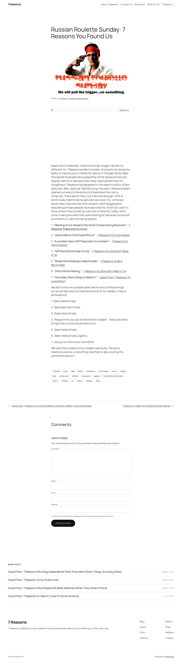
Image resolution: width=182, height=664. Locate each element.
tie (72, 381)
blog (73, 371)
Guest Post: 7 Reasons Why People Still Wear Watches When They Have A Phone (57, 588)
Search (55, 381)
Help (54, 376)
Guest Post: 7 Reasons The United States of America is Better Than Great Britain (52, 405)
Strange (65, 381)
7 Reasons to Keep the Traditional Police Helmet (146, 405)
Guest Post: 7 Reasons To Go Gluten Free (33, 579)
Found (114, 371)
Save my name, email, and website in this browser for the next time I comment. (84, 516)
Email (53, 493)
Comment (55, 449)
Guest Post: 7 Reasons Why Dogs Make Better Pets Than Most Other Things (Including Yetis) (65, 571)
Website (54, 504)
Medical (75, 376)
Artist (65, 371)
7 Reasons (14, 4)
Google (122, 371)
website (89, 381)
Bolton (80, 371)
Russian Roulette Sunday (79, 98)
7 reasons (56, 371)
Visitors (79, 381)
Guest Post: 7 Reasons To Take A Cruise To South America (43, 596)
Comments (90, 371)
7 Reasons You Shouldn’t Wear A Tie (104, 271)
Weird (98, 381)
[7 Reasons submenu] (173, 4)
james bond (63, 376)
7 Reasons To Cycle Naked (114, 235)
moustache (85, 376)
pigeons (97, 376)
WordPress (170, 656)
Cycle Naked (103, 371)
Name (54, 481)
